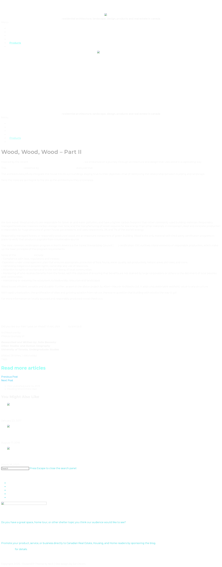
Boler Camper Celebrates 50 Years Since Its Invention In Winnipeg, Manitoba (75, 435)
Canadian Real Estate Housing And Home (26, 9)
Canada (33, 359)
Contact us (7, 549)
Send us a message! (13, 528)
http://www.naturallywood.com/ (20, 309)
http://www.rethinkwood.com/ (19, 316)
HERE (64, 326)
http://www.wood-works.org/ (18, 320)
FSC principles (25, 255)
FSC (115, 245)
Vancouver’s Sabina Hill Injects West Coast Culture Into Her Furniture (68, 413)
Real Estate (17, 46)
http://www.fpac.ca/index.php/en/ (21, 306)
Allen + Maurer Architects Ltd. (58, 168)
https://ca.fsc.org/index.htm (17, 302)
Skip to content (10, 3)
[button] (111, 22)
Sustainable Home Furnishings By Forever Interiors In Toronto (61, 457)
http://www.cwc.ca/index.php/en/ (21, 313)
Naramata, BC (15, 168)
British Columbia (18, 359)
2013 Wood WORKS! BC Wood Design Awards (56, 162)
